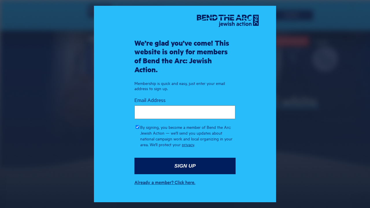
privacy (188, 144)
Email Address (150, 99)
